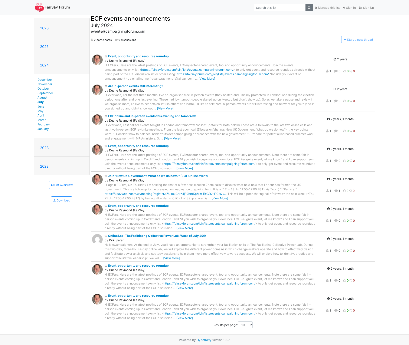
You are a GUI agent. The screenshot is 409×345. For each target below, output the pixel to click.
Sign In (350, 7)
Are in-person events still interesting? (135, 86)
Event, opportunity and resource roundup (138, 56)
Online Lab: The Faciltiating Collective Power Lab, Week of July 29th (156, 235)
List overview (63, 185)
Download (63, 200)
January (43, 129)
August (42, 97)
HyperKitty (204, 340)
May (40, 111)
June (40, 106)
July (40, 102)
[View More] (207, 78)
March (41, 120)
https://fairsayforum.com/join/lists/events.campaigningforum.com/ (187, 69)
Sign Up (368, 7)
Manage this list (328, 7)
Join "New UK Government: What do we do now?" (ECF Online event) (157, 176)
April (40, 115)
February (43, 124)
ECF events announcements (130, 18)
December (44, 79)
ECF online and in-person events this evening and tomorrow (151, 116)
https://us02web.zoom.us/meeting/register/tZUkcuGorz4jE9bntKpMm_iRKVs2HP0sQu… (166, 194)
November (44, 84)
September (45, 93)
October (43, 88)
